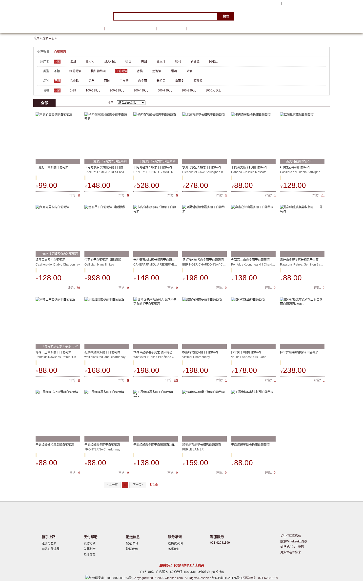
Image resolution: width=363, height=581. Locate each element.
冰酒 (189, 71)
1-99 (73, 90)
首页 (94, 28)
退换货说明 (175, 543)
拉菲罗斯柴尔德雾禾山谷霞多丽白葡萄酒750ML (311, 352)
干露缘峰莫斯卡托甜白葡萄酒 (250, 445)
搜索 (226, 16)
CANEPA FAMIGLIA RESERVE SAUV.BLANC (163, 264)
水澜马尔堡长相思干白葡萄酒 (201, 167)
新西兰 (195, 61)
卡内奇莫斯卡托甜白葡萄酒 (249, 167)
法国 (73, 61)
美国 (144, 61)
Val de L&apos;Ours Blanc (248, 357)
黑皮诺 (124, 81)
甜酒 (174, 71)
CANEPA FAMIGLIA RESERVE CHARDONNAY (115, 172)
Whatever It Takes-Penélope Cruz (155, 357)
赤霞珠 (74, 81)
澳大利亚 (110, 61)
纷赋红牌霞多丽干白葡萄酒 (102, 352)
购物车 (299, 3)
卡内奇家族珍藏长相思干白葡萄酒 (155, 260)
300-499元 (141, 90)
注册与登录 (49, 543)
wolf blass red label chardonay (104, 357)
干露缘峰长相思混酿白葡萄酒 (55, 445)
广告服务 (162, 572)
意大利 (89, 61)
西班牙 (161, 61)
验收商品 (90, 555)
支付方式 (90, 543)
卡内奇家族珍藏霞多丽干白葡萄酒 (106, 167)
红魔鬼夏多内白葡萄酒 (50, 260)
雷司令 (179, 81)
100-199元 (93, 90)
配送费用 (132, 549)
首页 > (37, 38)
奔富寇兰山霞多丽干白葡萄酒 (250, 260)
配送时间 (132, 543)
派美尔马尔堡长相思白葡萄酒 (201, 445)
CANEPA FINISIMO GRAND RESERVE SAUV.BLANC (169, 172)
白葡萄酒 (60, 52)
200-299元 (117, 90)
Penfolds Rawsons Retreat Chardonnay (62, 357)
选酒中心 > (49, 38)
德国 (128, 61)
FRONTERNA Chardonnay (102, 449)
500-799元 (165, 90)
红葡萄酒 (75, 71)
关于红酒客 (147, 572)
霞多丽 (142, 81)
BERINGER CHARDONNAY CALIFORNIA (210, 264)
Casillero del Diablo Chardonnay (58, 264)
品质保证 (174, 549)
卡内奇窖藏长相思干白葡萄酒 (152, 167)
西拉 (107, 81)
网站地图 (190, 572)
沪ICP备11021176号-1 (227, 578)
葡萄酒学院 (171, 28)
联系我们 (176, 572)
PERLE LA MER (193, 449)
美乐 (91, 81)
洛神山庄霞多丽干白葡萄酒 (53, 352)
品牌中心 (204, 572)
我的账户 (269, 3)
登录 (47, 3)
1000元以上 (213, 90)
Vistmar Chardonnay (196, 357)
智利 (178, 61)
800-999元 (189, 90)
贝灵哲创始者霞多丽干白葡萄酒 (203, 260)
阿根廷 (213, 61)
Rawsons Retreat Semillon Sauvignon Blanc (310, 264)
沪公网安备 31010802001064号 (110, 578)
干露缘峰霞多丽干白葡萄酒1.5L (154, 445)
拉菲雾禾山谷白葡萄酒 (246, 352)
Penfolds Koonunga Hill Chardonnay (256, 264)
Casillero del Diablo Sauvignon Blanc (305, 172)
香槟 (140, 71)
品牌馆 (115, 28)
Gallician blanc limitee (99, 264)
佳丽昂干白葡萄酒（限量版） (103, 260)
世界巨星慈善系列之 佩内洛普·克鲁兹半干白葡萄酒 (166, 352)
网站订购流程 (51, 549)
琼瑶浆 (198, 81)
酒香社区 (218, 572)
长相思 (161, 81)
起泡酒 (156, 71)
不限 (57, 61)
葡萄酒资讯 (141, 28)
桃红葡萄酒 (98, 71)
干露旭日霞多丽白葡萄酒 (52, 167)
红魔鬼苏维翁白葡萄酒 (295, 167)
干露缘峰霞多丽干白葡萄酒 (102, 445)
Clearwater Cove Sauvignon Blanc (205, 172)
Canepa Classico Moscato (248, 172)
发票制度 (90, 549)
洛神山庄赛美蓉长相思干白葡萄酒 (302, 260)
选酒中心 (59, 28)
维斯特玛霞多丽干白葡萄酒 (200, 352)
